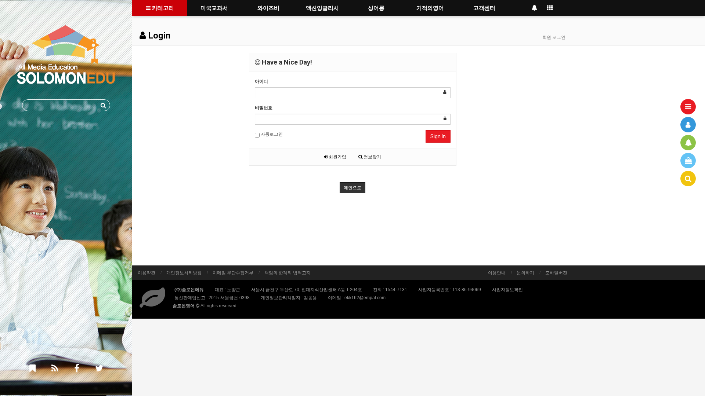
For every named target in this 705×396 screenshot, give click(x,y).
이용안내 (497, 272)
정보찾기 (371, 157)
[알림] (688, 142)
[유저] (688, 124)
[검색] (688, 178)
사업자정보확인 (507, 289)
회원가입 (337, 157)
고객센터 (484, 8)
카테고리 (162, 8)
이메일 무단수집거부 (233, 272)
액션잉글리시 (322, 8)
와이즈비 (268, 8)
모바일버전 (556, 272)
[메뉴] (688, 106)
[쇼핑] (688, 160)
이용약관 (146, 272)
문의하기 (525, 272)
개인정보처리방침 (184, 272)
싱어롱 (376, 8)
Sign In (438, 136)
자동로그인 (271, 134)
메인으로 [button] (352, 187)
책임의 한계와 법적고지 (287, 272)
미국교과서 (214, 8)
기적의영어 (430, 8)
